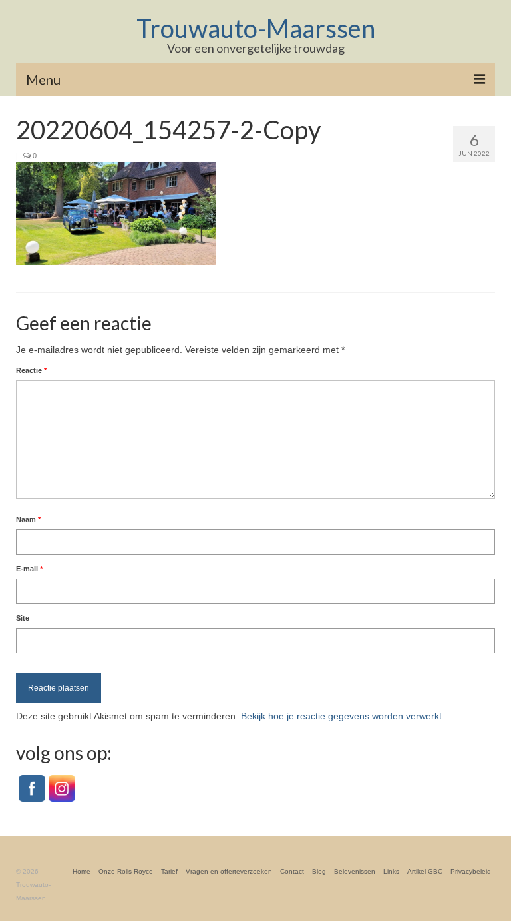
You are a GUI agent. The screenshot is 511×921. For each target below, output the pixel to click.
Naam (28, 519)
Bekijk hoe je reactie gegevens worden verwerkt (341, 716)
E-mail (29, 569)
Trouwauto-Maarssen (255, 28)
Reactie (31, 370)
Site (22, 618)
